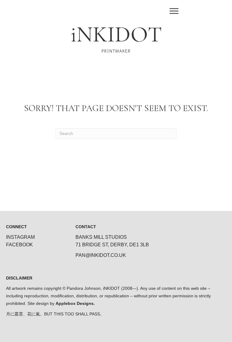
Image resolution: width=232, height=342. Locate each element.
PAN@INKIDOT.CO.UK (101, 255)
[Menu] (174, 11)
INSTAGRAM (20, 237)
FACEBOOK (19, 244)
